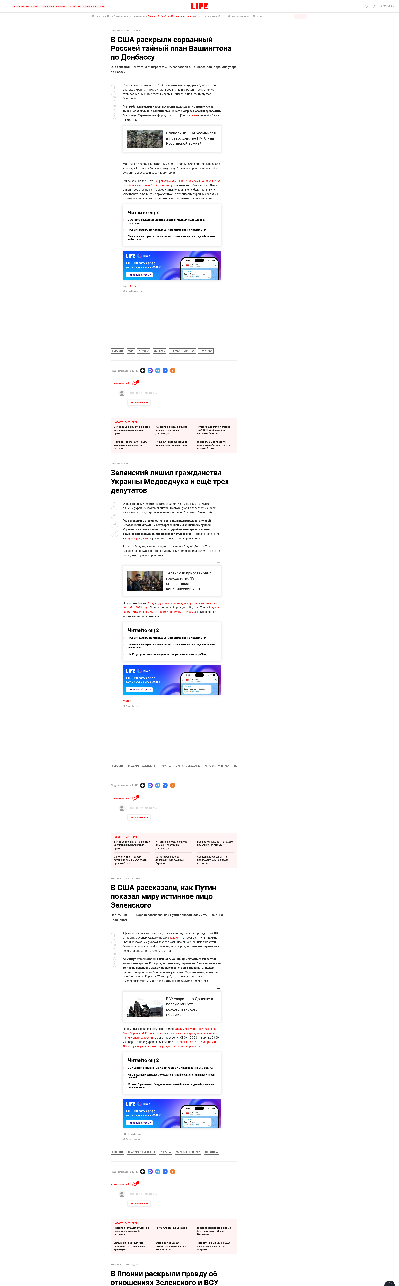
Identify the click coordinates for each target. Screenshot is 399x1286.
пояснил (191, 115)
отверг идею (185, 1042)
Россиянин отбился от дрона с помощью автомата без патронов (131, 1278)
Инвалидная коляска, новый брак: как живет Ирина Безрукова (214, 1278)
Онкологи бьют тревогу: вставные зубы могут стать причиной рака (213, 445)
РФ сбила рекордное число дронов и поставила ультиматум (171, 430)
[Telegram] (157, 370)
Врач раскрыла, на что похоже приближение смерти (215, 843)
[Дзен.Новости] (142, 370)
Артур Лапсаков (133, 706)
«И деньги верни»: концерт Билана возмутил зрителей (171, 443)
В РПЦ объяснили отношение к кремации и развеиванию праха (132, 430)
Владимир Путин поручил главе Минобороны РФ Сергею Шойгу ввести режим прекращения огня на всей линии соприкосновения (171, 1033)
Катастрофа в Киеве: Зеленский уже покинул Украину (169, 860)
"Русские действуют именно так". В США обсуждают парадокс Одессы (213, 430)
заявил (174, 937)
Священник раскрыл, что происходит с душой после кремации (212, 860)
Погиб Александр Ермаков (171, 1274)
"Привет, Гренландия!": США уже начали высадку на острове (130, 445)
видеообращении (136, 538)
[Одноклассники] (172, 370)
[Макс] (150, 370)
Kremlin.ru (127, 701)
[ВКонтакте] (165, 370)
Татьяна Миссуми (134, 1139)
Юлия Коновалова (134, 291)
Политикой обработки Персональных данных (171, 16)
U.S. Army (134, 286)
